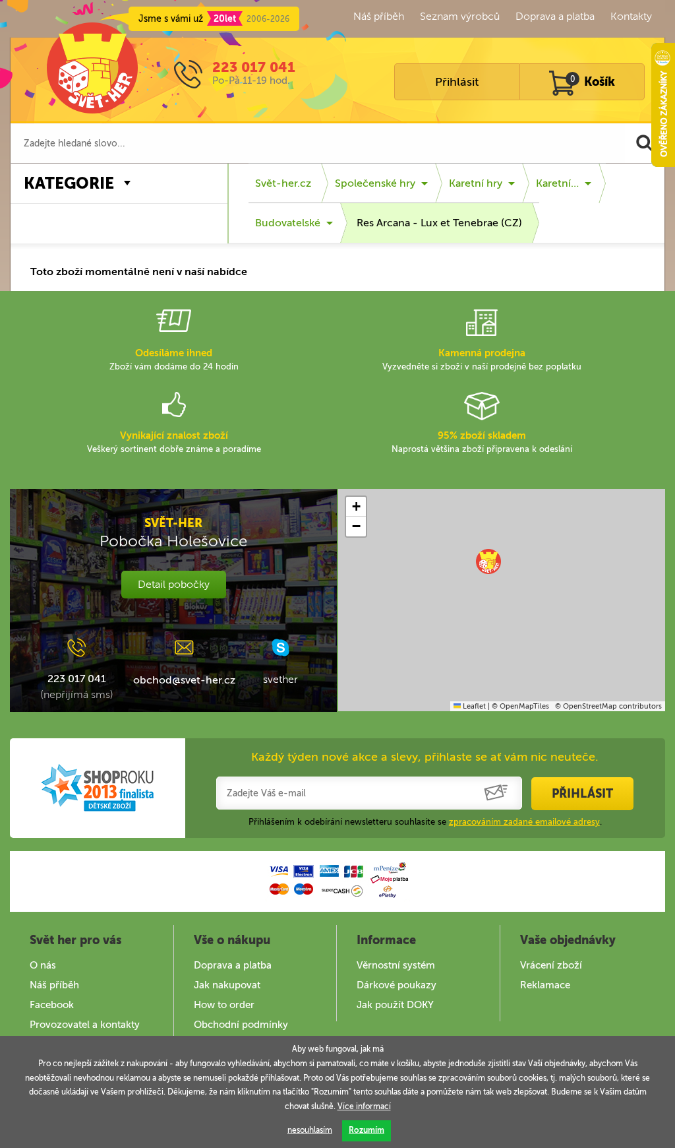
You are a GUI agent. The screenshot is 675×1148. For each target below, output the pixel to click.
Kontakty (631, 16)
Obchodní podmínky (241, 1025)
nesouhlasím (309, 1130)
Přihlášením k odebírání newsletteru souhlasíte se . (425, 822)
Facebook (52, 1005)
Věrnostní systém (396, 965)
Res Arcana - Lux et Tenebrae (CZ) (439, 222)
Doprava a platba (555, 16)
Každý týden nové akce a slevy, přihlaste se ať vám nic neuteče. (425, 756)
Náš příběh (378, 16)
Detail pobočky (174, 584)
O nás (43, 965)
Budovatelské (287, 222)
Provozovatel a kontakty (85, 1025)
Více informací (364, 1106)
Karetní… (557, 183)
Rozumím (366, 1130)
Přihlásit (457, 82)
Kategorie (69, 183)
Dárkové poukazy (396, 985)
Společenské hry (375, 183)
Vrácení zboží (551, 965)
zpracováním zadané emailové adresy (524, 822)
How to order (224, 1005)
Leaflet (473, 706)
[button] (488, 561)
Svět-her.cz (283, 183)
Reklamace (545, 985)
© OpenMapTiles (520, 706)
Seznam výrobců (460, 16)
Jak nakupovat (227, 985)
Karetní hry (475, 183)
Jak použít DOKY (395, 1005)
